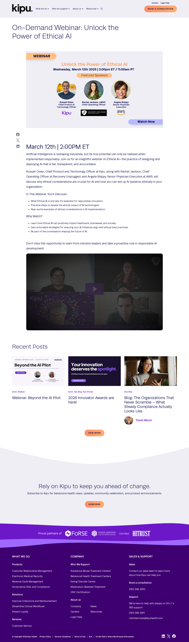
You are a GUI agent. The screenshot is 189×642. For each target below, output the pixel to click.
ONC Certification (80, 592)
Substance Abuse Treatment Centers (91, 571)
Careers (155, 3)
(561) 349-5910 (137, 589)
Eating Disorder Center (83, 581)
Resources (91, 9)
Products (17, 564)
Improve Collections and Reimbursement (34, 601)
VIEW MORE (94, 433)
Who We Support (80, 564)
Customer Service (22, 626)
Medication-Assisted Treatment (88, 587)
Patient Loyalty (20, 611)
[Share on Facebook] (18, 135)
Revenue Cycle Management (27, 581)
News (94, 606)
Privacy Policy (45, 637)
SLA (90, 637)
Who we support (59, 9)
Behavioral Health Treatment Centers (91, 576)
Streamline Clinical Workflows (28, 606)
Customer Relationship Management (32, 571)
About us (77, 9)
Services (16, 619)
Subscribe (94, 504)
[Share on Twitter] (18, 140)
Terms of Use (79, 637)
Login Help (165, 3)
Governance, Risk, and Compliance (31, 587)
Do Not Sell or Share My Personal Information (115, 637)
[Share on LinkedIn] (18, 146)
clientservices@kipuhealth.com (146, 618)
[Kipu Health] (22, 8)
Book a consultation (160, 9)
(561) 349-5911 (137, 613)
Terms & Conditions (62, 637)
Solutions (17, 594)
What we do (41, 9)
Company (76, 606)
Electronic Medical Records (27, 576)
